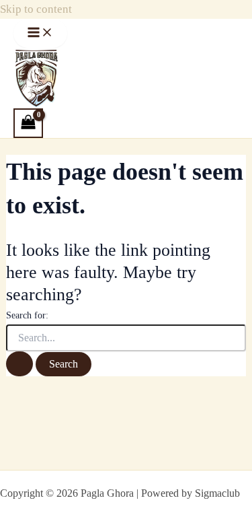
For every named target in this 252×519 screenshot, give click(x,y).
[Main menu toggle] (40, 33)
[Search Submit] (19, 363)
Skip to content (36, 9)
